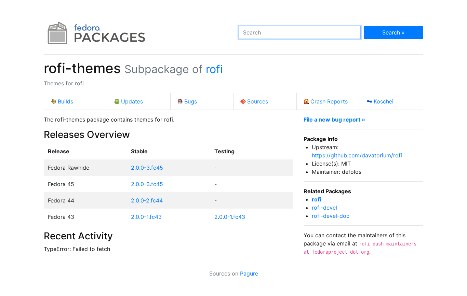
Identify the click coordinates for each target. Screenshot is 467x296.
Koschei (383, 101)
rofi (214, 69)
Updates (132, 101)
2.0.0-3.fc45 (147, 167)
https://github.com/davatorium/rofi (357, 155)
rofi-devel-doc (330, 215)
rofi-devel (324, 207)
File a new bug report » (334, 119)
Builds (65, 101)
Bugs (190, 101)
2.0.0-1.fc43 (146, 216)
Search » (393, 32)
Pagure (249, 273)
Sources (257, 101)
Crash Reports (329, 101)
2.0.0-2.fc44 (147, 200)
